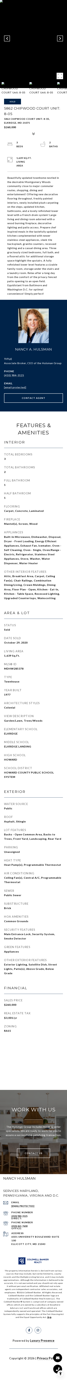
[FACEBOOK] (29, 1330)
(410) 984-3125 (14, 375)
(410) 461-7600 (19, 1226)
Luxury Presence (42, 1340)
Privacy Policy (47, 1358)
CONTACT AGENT (33, 398)
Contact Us (33, 1153)
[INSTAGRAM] (38, 1330)
